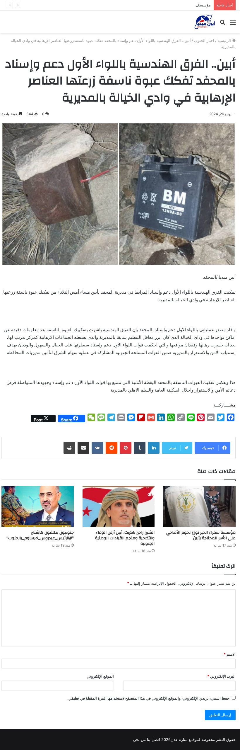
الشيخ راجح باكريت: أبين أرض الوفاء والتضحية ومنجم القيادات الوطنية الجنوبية (125, 538)
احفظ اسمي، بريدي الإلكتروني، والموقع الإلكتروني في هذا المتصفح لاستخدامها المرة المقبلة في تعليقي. (149, 698)
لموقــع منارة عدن (185, 739)
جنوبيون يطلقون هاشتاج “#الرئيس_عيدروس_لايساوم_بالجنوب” (39, 535)
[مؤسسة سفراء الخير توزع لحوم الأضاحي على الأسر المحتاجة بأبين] (199, 506)
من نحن (139, 739)
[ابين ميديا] (204, 22)
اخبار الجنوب (204, 40)
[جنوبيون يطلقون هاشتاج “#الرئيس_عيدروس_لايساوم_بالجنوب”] (37, 506)
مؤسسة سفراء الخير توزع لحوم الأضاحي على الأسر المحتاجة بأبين (157, 5)
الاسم (230, 654)
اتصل (156, 739)
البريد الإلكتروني (221, 676)
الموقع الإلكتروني (100, 676)
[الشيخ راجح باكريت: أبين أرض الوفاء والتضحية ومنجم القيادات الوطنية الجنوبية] (119, 506)
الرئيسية (224, 40)
